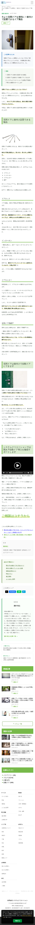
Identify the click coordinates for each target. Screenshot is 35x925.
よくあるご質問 (10, 579)
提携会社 (4, 873)
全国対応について (6, 828)
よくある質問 (5, 807)
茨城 (3, 846)
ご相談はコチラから (16, 515)
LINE (19, 591)
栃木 (3, 850)
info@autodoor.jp (19, 905)
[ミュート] (28, 473)
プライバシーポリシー (14, 891)
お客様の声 (4, 819)
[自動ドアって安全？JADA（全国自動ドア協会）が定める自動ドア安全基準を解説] (6, 701)
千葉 (3, 839)
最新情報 (21, 843)
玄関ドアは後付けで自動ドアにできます (18, 77)
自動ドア (6, 23)
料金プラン (9, 573)
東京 (3, 831)
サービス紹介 (5, 796)
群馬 (3, 854)
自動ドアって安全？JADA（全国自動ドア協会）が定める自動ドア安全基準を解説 (22, 700)
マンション (21, 800)
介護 (4, 780)
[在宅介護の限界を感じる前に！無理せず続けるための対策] (6, 714)
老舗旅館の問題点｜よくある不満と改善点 (22, 688)
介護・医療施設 (22, 804)
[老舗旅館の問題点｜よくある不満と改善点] (6, 690)
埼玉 (3, 843)
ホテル (20, 807)
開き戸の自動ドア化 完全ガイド (15, 565)
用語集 (20, 835)
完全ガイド (21, 828)
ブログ (5, 778)
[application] (17, 465)
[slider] (16, 472)
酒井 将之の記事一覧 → (11, 636)
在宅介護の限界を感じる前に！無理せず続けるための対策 (22, 712)
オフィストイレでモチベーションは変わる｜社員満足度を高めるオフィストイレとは (22, 676)
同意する (17, 920)
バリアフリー (8, 775)
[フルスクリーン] (31, 473)
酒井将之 (5, 546)
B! (23, 591)
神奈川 (3, 835)
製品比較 (21, 831)
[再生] (4, 473)
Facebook (12, 591)
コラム (20, 839)
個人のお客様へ (5, 866)
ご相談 (3, 885)
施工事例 (8, 576)
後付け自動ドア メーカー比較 (14, 568)
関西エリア (4, 858)
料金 (3, 800)
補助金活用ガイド (11, 571)
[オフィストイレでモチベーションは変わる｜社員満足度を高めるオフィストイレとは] (6, 677)
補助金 (3, 804)
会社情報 (4, 882)
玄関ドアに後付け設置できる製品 (16, 75)
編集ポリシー (5, 891)
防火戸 (20, 815)
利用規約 (17, 893)
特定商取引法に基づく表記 (27, 891)
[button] (17, 465)
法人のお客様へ (5, 870)
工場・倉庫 (21, 811)
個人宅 (20, 796)
